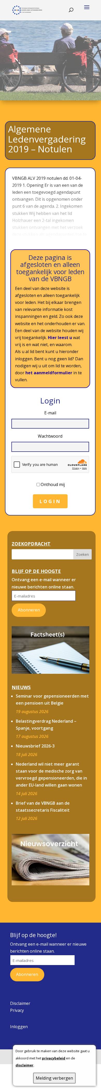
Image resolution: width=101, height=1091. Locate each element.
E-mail (50, 413)
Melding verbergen (54, 1078)
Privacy (17, 1010)
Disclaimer (20, 1003)
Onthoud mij (53, 484)
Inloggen (19, 1026)
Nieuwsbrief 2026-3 (35, 746)
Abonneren (29, 610)
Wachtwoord (50, 436)
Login (50, 501)
